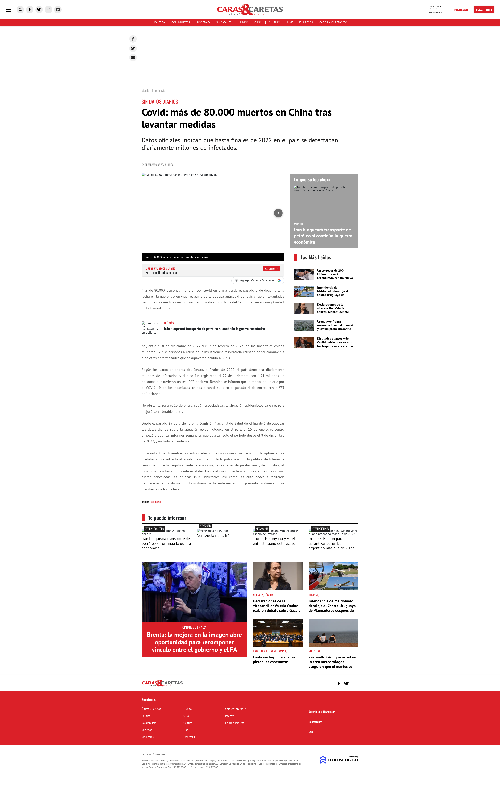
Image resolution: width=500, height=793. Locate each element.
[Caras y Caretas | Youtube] (58, 9)
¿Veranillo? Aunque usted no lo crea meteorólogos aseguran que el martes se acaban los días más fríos (332, 664)
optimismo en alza (194, 627)
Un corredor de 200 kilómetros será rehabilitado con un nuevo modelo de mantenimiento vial (335, 277)
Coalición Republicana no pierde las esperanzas (274, 659)
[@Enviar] (133, 57)
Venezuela (206, 525)
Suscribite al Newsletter (322, 712)
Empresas (306, 22)
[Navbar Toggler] (11, 10)
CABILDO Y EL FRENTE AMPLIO (270, 651)
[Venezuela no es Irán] (212, 531)
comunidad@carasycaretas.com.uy (169, 763)
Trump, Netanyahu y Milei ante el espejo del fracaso (274, 541)
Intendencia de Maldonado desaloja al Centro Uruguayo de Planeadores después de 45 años (333, 294)
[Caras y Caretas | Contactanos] (354, 683)
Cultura (275, 22)
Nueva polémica (263, 595)
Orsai (258, 22)
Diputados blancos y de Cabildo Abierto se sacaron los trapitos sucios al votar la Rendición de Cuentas (335, 344)
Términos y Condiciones (153, 753)
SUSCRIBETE (484, 10)
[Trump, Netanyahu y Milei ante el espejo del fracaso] (278, 534)
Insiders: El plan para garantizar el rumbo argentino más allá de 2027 (331, 543)
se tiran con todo (154, 529)
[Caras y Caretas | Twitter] (39, 9)
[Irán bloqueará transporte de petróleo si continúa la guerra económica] (151, 328)
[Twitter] (133, 48)
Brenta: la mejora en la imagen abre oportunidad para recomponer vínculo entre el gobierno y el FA (194, 642)
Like (290, 22)
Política (159, 22)
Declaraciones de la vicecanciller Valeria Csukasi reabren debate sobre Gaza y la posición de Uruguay (333, 311)
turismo (314, 595)
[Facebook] (133, 39)
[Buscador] (20, 9)
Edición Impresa (234, 723)
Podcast (229, 716)
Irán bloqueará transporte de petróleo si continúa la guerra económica (214, 328)
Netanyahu (262, 529)
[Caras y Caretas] (162, 686)
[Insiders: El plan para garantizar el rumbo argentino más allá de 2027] (333, 534)
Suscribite (271, 269)
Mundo (243, 22)
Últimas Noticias (151, 708)
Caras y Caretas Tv (333, 22)
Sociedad (203, 22)
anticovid (156, 501)
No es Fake (315, 651)
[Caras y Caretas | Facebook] (29, 9)
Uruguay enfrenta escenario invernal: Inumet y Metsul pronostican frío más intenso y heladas (335, 327)
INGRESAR (461, 10)
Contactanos (315, 722)
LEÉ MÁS (169, 323)
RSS (311, 732)
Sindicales (223, 22)
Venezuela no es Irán (214, 535)
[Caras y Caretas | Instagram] (48, 9)
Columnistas (180, 22)
